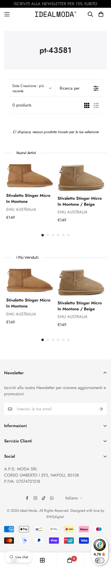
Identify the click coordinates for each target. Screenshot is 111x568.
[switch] (99, 560)
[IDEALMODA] (55, 14)
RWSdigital (55, 516)
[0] (69, 560)
